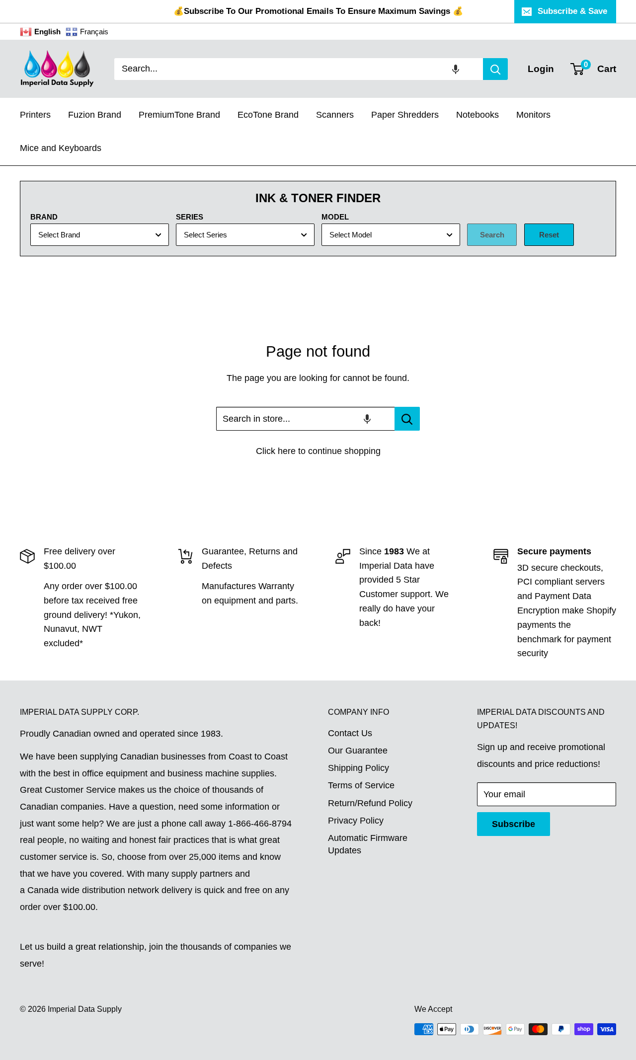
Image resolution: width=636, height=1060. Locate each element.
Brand (44, 217)
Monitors (533, 115)
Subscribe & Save (572, 11)
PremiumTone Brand (179, 115)
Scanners (335, 115)
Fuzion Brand (94, 115)
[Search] (495, 69)
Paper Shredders (405, 115)
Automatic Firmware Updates (367, 844)
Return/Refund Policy (370, 803)
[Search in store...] (407, 419)
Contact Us (350, 733)
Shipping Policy (358, 768)
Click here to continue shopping (318, 451)
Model (335, 217)
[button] (455, 69)
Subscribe (513, 824)
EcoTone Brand (268, 115)
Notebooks (477, 115)
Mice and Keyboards (60, 148)
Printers (35, 115)
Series (189, 217)
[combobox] (298, 69)
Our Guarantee (358, 751)
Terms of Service (361, 785)
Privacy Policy (356, 821)
